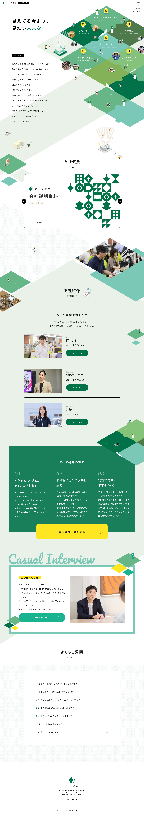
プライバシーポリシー (72, 799)
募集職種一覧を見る (72, 532)
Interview (77, 353)
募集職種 (137, 8)
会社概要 (137, 2)
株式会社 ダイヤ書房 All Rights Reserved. (75, 811)
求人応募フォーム (135, 11)
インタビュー (136, 5)
